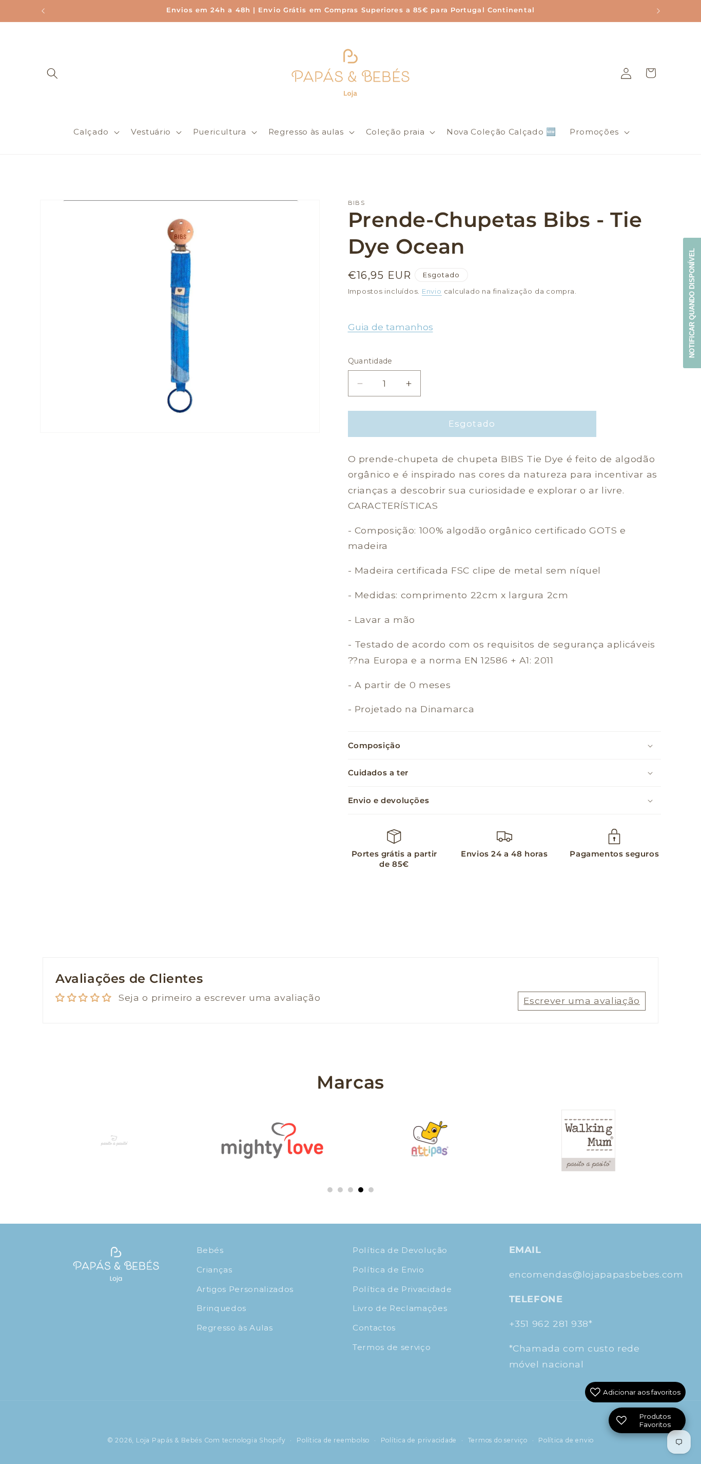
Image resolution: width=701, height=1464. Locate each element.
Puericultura (219, 132)
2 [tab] (340, 1189)
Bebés (210, 1250)
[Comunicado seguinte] (658, 11)
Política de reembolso (333, 1440)
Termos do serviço (498, 1440)
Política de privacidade (419, 1440)
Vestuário (151, 132)
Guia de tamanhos (390, 326)
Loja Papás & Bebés (169, 1440)
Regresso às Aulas (235, 1328)
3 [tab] (350, 1189)
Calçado (91, 132)
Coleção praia (395, 132)
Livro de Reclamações (400, 1308)
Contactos (374, 1328)
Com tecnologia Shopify (245, 1440)
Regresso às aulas (306, 132)
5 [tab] (371, 1189)
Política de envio (566, 1440)
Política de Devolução (400, 1250)
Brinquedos (222, 1308)
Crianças (214, 1270)
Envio (432, 292)
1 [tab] (330, 1189)
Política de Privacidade (402, 1289)
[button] (52, 73)
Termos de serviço (392, 1347)
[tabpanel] (114, 1140)
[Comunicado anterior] (43, 11)
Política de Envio (388, 1270)
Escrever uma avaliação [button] (581, 1000)
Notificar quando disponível (692, 303)
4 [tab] (360, 1189)
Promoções (594, 132)
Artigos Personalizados (245, 1289)
